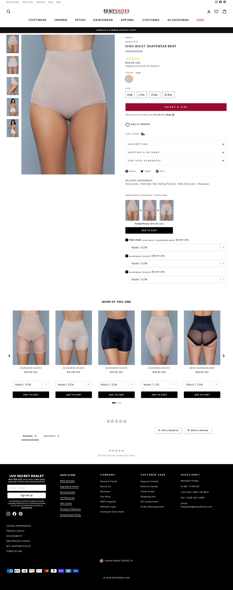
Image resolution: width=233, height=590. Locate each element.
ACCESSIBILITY (14, 535)
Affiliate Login (108, 506)
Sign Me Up (27, 495)
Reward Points (108, 481)
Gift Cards (27, 2)
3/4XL (169, 94)
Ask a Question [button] (170, 430)
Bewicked (146, 183)
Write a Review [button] (199, 430)
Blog (51, 2)
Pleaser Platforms (70, 509)
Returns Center (149, 486)
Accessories (132, 183)
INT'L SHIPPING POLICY (18, 546)
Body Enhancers (187, 183)
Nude (129, 79)
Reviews (105, 491)
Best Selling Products (164, 183)
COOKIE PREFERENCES (18, 525)
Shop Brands (67, 492)
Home (128, 37)
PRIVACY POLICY (15, 530)
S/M (130, 94)
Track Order (148, 491)
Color (133, 73)
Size (128, 88)
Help (58, 2)
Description (138, 144)
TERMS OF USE (14, 551)
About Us (105, 486)
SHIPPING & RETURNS (144, 152)
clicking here (26, 508)
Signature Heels (69, 486)
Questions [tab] (49, 435)
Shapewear (203, 183)
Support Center (150, 481)
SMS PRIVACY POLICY (18, 541)
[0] (216, 11)
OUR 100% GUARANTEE (144, 160)
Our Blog (105, 496)
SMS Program (108, 501)
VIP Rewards (67, 497)
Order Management (152, 506)
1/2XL (154, 94)
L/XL (142, 94)
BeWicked (131, 42)
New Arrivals (12, 2)
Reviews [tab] (28, 435)
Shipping (129, 66)
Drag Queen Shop (70, 514)
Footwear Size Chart (112, 511)
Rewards (40, 2)
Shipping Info (148, 496)
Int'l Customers (149, 501)
